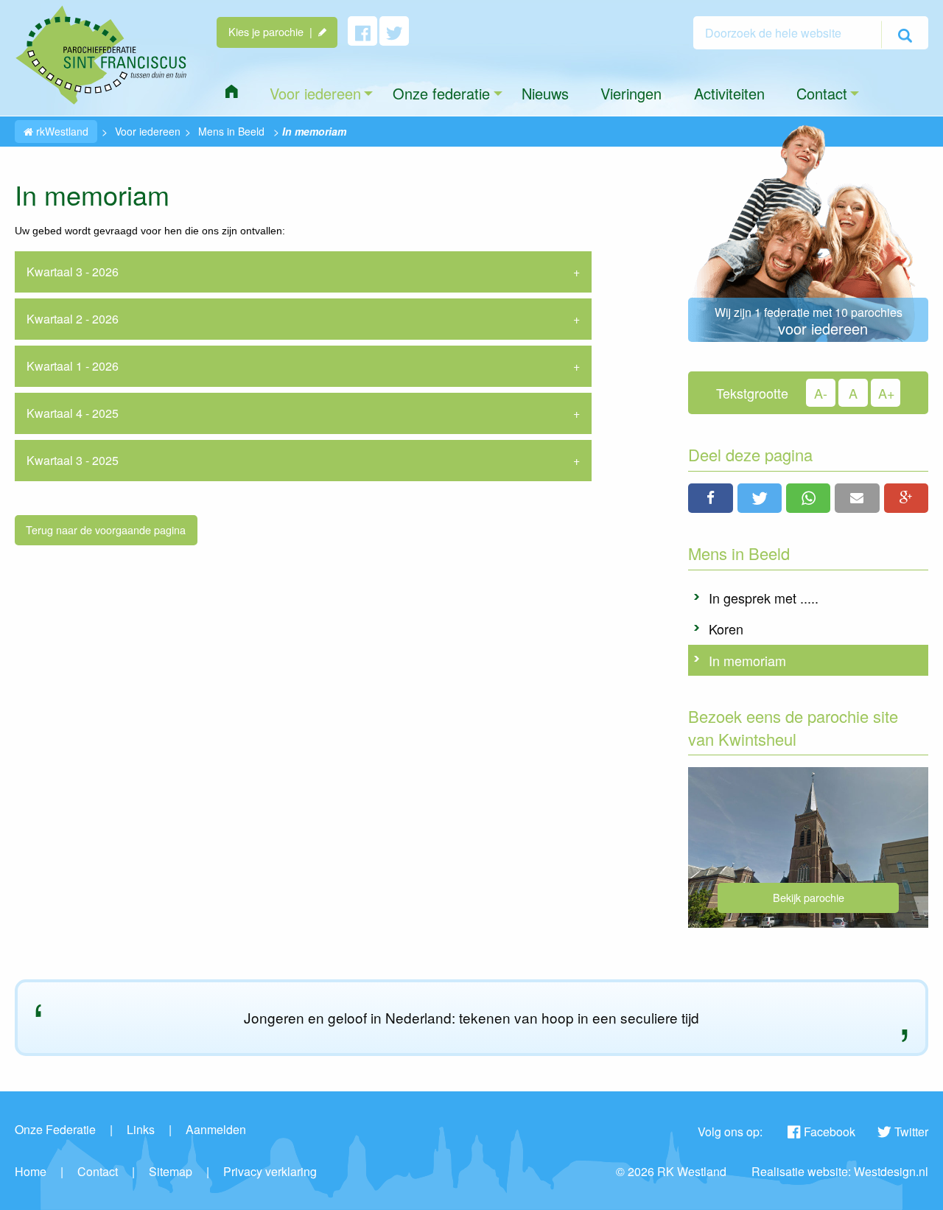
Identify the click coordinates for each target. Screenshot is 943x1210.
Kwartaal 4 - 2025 (73, 413)
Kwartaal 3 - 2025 (73, 460)
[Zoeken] (904, 35)
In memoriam (747, 660)
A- (820, 392)
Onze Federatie (55, 1129)
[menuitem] (231, 91)
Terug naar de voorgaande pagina (106, 529)
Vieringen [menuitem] (631, 93)
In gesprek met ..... (763, 597)
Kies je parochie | (273, 31)
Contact (97, 1171)
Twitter (911, 1131)
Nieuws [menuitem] (545, 93)
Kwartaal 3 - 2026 (73, 271)
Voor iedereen (147, 131)
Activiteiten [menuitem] (729, 93)
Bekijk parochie (808, 897)
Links (141, 1129)
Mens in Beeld (231, 131)
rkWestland (60, 131)
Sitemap (170, 1171)
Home (30, 1171)
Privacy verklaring (270, 1171)
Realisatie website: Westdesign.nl (839, 1171)
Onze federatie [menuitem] (441, 93)
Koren (726, 628)
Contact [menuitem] (821, 93)
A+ (886, 392)
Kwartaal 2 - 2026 (73, 318)
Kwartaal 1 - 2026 (73, 365)
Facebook (829, 1131)
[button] (710, 498)
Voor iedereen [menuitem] (315, 93)
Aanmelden (216, 1129)
